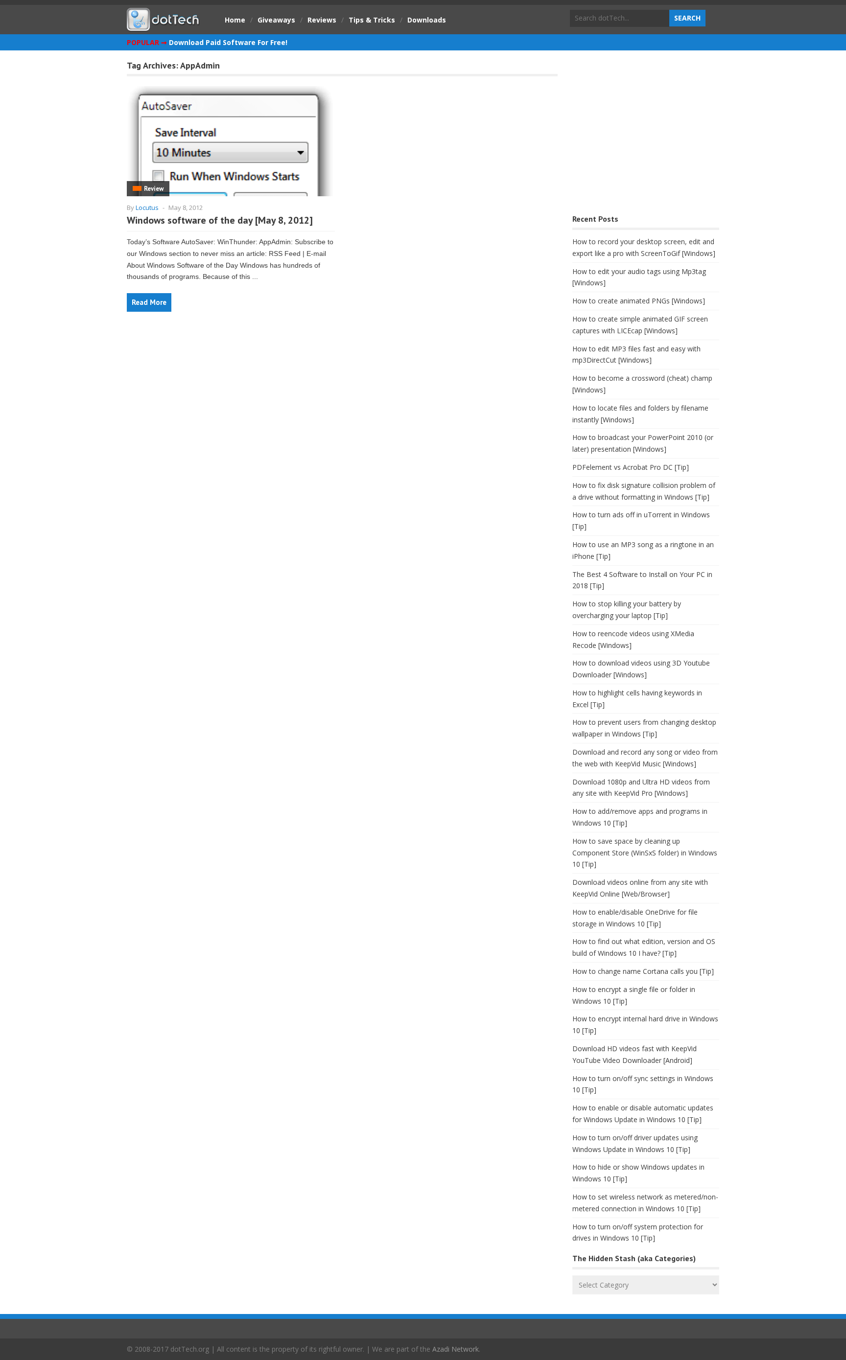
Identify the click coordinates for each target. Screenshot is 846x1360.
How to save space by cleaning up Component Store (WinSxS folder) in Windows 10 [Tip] (644, 852)
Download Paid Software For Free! (228, 42)
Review (154, 188)
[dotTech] (163, 26)
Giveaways (276, 19)
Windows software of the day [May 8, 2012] (220, 220)
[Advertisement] (645, 134)
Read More (149, 302)
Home (235, 19)
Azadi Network (455, 1349)
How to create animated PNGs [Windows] (638, 300)
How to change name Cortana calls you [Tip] (643, 971)
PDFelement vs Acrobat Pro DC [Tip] (630, 467)
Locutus (147, 207)
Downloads (426, 19)
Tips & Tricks (372, 19)
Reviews (321, 19)
